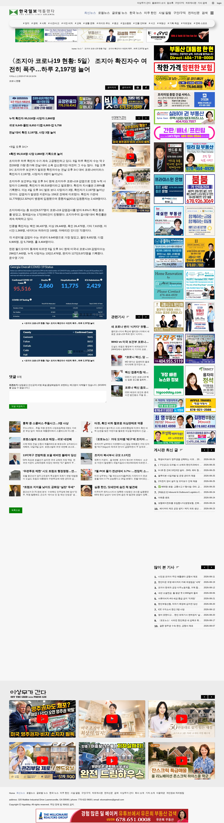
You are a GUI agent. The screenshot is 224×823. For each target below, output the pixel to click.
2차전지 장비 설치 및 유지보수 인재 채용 (177, 481)
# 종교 (115, 23)
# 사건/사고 (53, 23)
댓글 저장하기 (18, 406)
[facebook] (146, 87)
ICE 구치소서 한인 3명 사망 (171, 609)
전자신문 (194, 12)
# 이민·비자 (67, 23)
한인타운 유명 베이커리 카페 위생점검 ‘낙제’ (179, 582)
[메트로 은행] (200, 221)
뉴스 (80, 49)
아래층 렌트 (163, 497)
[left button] (139, 118)
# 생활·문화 (88, 23)
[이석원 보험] (184, 72)
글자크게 (126, 87)
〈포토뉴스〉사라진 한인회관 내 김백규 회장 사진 (180, 620)
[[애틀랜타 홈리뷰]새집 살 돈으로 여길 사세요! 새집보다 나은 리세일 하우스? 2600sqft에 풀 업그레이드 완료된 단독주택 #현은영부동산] (181, 760)
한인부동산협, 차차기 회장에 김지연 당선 (177, 604)
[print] (137, 87)
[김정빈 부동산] (201, 421)
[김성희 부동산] (112, 35)
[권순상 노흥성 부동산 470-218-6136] (31, 103)
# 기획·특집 (173, 23)
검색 (205, 12)
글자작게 (111, 87)
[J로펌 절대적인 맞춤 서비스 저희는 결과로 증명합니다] (169, 317)
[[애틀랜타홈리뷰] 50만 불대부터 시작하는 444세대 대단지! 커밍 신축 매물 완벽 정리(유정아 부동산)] (130, 179)
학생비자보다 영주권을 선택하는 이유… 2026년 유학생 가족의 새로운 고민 (180, 459)
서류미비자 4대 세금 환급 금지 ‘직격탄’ (176, 598)
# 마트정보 (186, 23)
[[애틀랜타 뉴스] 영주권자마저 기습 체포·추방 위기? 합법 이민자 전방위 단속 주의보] (130, 133)
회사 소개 (139, 793)
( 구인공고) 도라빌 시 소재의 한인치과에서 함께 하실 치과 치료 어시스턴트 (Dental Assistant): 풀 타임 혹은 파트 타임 (180, 465)
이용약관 (160, 793)
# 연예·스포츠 (200, 23)
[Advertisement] (130, 261)
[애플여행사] (201, 405)
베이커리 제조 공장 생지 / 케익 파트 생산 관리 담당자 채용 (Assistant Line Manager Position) (181, 508)
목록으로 (15, 510)
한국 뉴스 (136, 12)
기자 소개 (150, 793)
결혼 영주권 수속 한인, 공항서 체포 (176, 626)
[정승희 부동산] (200, 348)
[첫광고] (46, 35)
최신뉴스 (90, 12)
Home (12, 793)
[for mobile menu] (212, 13)
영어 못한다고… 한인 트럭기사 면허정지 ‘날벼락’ (180, 615)
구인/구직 (179, 3)
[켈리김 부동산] (200, 157)
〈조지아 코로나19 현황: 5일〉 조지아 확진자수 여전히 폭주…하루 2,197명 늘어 (115, 49)
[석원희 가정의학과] (169, 405)
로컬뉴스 (104, 12)
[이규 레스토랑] (177, 35)
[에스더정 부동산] (200, 317)
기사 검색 (202, 3)
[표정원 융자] (79, 103)
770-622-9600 (85, 799)
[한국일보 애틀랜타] (32, 13)
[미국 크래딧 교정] (126, 103)
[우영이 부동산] (184, 89)
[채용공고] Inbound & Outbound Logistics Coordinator (180, 492)
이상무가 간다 (144, 3)
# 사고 (152, 23)
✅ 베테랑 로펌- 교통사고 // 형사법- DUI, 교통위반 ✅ (180, 486)
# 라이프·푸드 (103, 23)
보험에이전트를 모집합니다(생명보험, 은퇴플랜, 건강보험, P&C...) (180, 503)
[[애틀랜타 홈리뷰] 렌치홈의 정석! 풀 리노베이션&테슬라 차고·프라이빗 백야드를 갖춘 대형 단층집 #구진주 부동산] (112, 760)
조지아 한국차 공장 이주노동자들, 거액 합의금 (180, 587)
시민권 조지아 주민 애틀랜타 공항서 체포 (177, 576)
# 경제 (35, 23)
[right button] (146, 118)
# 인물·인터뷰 (140, 23)
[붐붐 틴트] (200, 189)
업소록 (170, 3)
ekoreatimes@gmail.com (112, 799)
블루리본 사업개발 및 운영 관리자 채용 (176, 475)
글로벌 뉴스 (119, 12)
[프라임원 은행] (169, 189)
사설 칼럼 (165, 12)
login (219, 3)
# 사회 (43, 23)
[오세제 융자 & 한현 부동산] (184, 59)
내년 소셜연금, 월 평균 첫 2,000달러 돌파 (178, 593)
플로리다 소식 (158, 3)
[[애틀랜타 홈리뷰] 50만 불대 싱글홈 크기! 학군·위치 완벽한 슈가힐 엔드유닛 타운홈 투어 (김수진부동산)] (130, 202)
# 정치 (26, 23)
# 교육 (78, 23)
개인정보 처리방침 (175, 793)
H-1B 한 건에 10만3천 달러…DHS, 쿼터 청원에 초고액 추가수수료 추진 (180, 470)
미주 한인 (150, 12)
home (74, 49)
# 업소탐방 (126, 23)
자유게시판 (191, 3)
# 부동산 (161, 23)
